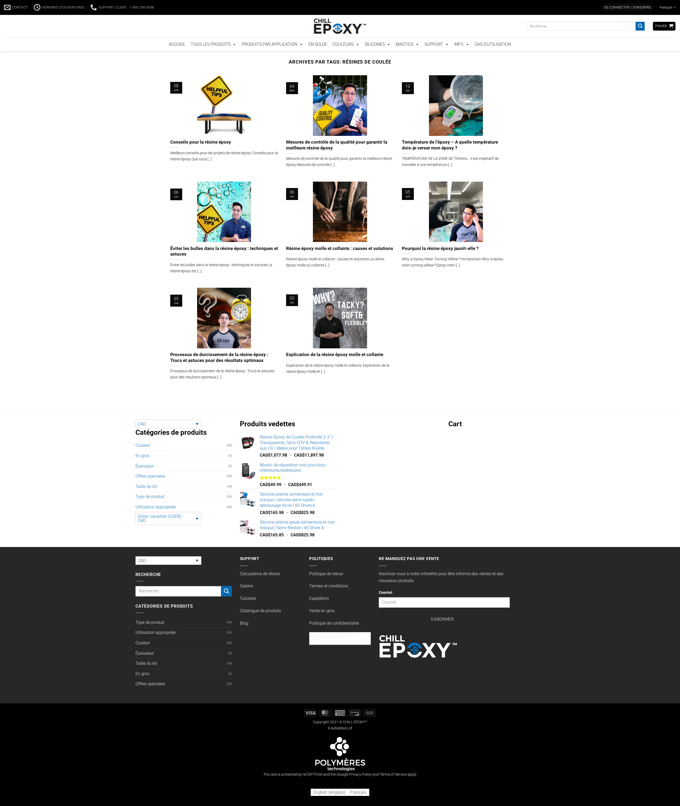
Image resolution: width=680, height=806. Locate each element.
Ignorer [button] (524, 6)
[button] (627, 18)
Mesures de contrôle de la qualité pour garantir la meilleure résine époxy (336, 156)
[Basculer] (229, 471)
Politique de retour (326, 579)
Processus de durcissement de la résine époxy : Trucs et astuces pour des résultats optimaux (219, 362)
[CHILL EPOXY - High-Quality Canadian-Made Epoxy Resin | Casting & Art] (340, 37)
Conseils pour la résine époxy (200, 153)
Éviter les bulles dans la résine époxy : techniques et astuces (224, 256)
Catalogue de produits (260, 616)
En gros (142, 460)
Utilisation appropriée (155, 512)
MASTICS (404, 55)
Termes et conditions (328, 591)
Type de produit (149, 502)
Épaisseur (144, 471)
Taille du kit (146, 491)
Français (666, 18)
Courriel (385, 598)
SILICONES (375, 55)
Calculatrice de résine (260, 579)
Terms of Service (393, 780)
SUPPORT (433, 55)
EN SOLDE (317, 55)
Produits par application (269, 55)
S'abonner (442, 625)
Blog (244, 628)
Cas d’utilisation (493, 55)
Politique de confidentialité (334, 628)
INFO (459, 55)
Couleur (142, 450)
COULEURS (343, 55)
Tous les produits (211, 55)
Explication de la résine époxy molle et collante (334, 359)
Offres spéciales (150, 481)
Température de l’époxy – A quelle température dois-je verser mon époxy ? (450, 156)
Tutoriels (248, 603)
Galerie (246, 591)
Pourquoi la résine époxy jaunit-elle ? (440, 259)
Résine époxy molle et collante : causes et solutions (339, 259)
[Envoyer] (640, 37)
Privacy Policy (360, 780)
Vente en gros (322, 616)
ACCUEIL (177, 55)
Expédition (319, 603)
